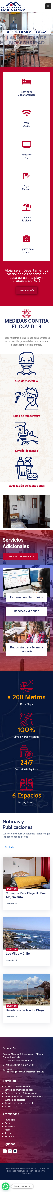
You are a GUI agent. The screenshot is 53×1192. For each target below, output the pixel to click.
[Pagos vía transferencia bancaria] (26, 636)
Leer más (10, 903)
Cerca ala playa (26, 219)
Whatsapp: (20, 1064)
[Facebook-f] (5, 1151)
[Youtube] (15, 1151)
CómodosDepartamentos (26, 93)
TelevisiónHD (26, 156)
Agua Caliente (26, 187)
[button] (26, 290)
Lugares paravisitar (26, 250)
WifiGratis (26, 125)
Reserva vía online (26, 611)
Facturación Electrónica (26, 597)
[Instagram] (10, 1151)
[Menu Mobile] (48, 6)
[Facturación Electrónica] (26, 582)
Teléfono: (19, 1060)
